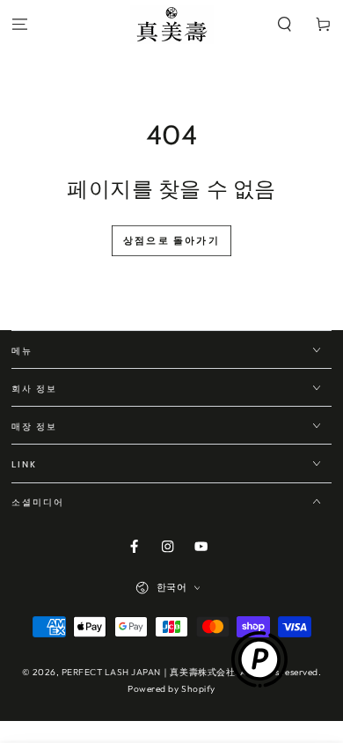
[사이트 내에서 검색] (285, 25)
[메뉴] (19, 25)
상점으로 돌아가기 (171, 240)
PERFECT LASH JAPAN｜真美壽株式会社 (148, 672)
